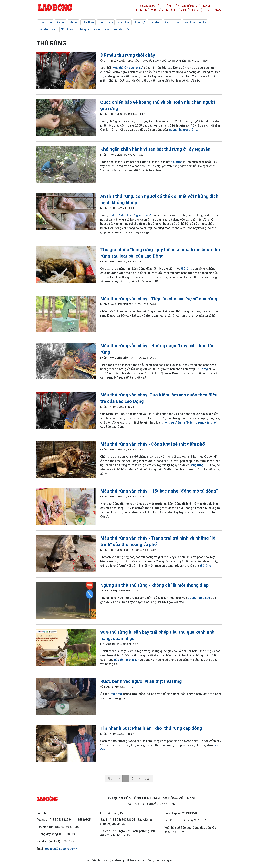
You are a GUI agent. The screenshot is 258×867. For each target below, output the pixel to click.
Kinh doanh (106, 22)
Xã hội (60, 22)
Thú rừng (202, 369)
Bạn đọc (155, 22)
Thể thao (88, 22)
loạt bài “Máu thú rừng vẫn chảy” (130, 215)
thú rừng (176, 162)
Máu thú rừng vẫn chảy (127, 67)
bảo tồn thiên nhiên (126, 660)
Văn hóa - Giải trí (195, 22)
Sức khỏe (67, 29)
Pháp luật (124, 22)
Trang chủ (45, 22)
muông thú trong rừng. (183, 129)
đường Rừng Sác (199, 598)
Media (73, 22)
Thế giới (83, 29)
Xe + (97, 29)
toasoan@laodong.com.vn (62, 848)
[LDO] (66, 71)
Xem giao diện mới (117, 29)
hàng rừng (196, 465)
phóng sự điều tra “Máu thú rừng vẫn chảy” (190, 422)
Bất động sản (47, 29)
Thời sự (140, 22)
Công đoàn (172, 22)
